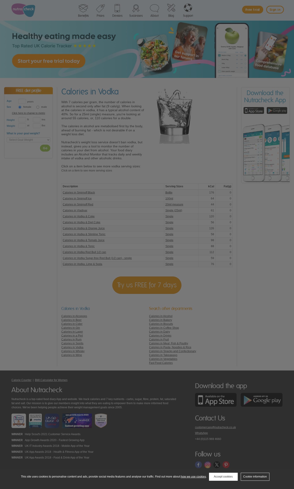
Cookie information (255, 476)
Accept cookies (223, 476)
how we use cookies (193, 476)
